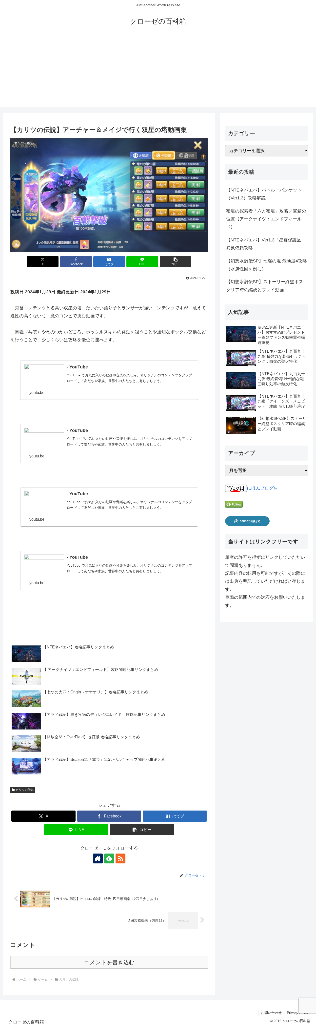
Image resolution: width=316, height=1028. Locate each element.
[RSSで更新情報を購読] (120, 858)
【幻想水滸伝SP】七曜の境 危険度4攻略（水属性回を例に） (266, 264)
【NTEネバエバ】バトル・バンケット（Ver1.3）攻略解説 (264, 194)
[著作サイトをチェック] (98, 858)
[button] (175, 261)
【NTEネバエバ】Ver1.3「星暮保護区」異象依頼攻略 (266, 243)
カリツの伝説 (25, 790)
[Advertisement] (158, 72)
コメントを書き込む (109, 962)
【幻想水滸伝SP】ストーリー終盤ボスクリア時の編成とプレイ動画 (264, 285)
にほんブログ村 (262, 488)
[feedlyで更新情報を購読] (109, 858)
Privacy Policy (297, 1013)
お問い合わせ (271, 1013)
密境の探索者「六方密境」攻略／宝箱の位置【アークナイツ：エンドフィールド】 (266, 219)
